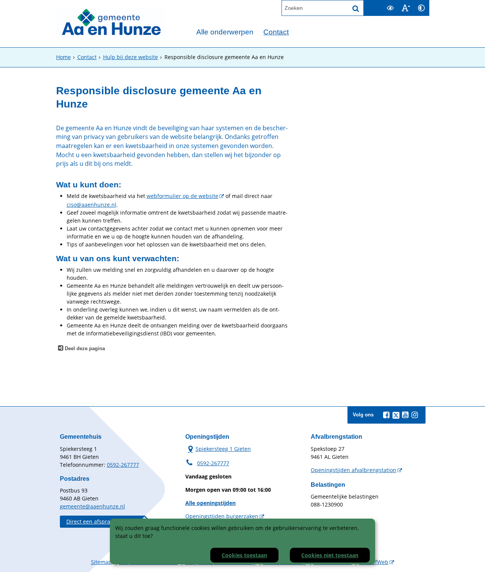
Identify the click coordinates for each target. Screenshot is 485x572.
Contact (276, 32)
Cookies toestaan (244, 555)
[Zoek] (355, 8)
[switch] (390, 8)
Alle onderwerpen (224, 32)
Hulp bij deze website (130, 57)
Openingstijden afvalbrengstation (353, 470)
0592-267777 (123, 464)
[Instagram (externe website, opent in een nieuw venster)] (415, 415)
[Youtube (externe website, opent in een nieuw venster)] (405, 415)
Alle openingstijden (210, 503)
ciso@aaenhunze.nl (91, 204)
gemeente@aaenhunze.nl (92, 506)
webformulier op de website (182, 195)
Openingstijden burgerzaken (221, 516)
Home (63, 57)
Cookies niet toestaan (329, 555)
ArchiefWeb (373, 562)
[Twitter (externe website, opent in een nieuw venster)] (396, 415)
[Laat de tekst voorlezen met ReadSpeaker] (378, 3)
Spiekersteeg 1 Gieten (218, 448)
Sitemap (101, 562)
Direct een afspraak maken (100, 521)
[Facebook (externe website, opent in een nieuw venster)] (386, 415)
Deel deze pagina (84, 348)
